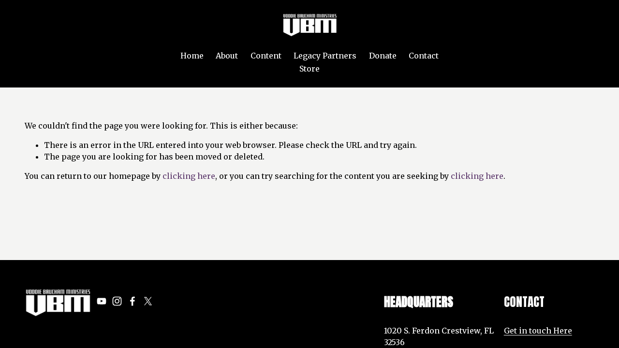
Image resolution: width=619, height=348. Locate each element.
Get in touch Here (538, 330)
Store (309, 68)
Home (192, 55)
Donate (383, 55)
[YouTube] (101, 301)
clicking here (188, 176)
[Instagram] (117, 301)
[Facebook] (132, 301)
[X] (148, 301)
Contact (424, 55)
